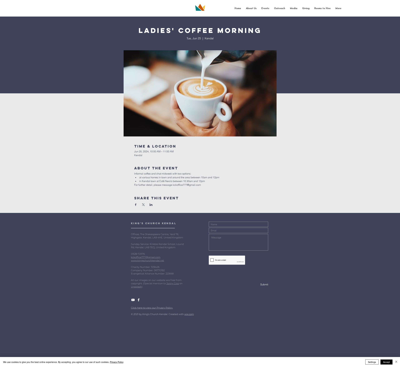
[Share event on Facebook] (135, 204)
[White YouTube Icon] (133, 300)
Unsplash (136, 286)
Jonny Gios (172, 283)
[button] (251, 8)
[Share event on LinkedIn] (151, 204)
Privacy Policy (116, 362)
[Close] (396, 362)
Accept (386, 362)
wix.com (189, 314)
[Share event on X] (143, 204)
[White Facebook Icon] (139, 300)
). (142, 286)
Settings (372, 362)
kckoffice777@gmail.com (145, 257)
